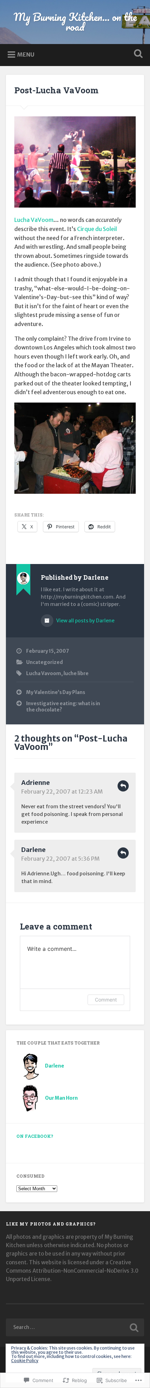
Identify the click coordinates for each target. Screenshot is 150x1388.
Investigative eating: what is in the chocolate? (63, 707)
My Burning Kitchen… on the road (75, 21)
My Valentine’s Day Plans (55, 692)
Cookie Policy (24, 1360)
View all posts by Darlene (84, 620)
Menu (26, 54)
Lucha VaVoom (33, 219)
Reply (123, 785)
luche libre (76, 674)
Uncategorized (44, 662)
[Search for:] (75, 1327)
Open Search (137, 54)
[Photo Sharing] (75, 205)
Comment (106, 1000)
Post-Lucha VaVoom (56, 90)
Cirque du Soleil (97, 228)
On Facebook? (34, 1136)
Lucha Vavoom (43, 674)
